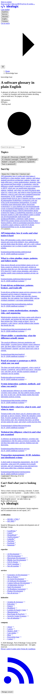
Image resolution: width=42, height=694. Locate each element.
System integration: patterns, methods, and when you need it (18, 189)
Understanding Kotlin (9, 200)
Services (5, 14)
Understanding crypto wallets (23, 208)
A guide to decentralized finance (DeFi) (20, 210)
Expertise (5, 12)
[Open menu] (3, 66)
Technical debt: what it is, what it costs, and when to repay (20, 191)
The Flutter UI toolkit (14, 213)
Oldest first (14, 174)
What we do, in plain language (21, 227)
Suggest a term (27, 497)
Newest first (6, 174)
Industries (5, 16)
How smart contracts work (14, 225)
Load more (5, 476)
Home (7, 71)
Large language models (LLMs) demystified (21, 214)
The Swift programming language (14, 202)
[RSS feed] (21, 690)
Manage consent (7, 692)
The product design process (15, 221)
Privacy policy (6, 649)
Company (5, 21)
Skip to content (6, 2)
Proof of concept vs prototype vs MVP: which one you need (20, 187)
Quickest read (24, 174)
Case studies (5, 9)
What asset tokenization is (14, 204)
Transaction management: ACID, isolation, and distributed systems (20, 196)
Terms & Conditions (28, 649)
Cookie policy (16, 649)
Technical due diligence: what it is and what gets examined (21, 193)
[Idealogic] (9, 7)
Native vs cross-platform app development (20, 206)
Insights (4, 19)
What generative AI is (29, 213)
